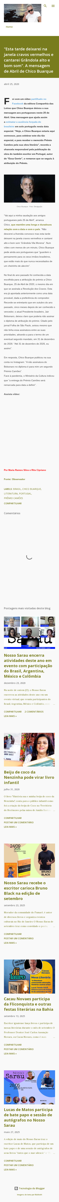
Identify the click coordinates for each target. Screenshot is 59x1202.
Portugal (25, 493)
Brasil (17, 488)
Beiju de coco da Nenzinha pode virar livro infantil (29, 777)
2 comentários (34, 711)
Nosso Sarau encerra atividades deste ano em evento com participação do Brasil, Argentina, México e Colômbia (28, 665)
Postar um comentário (19, 822)
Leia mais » (10, 716)
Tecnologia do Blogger (31, 1188)
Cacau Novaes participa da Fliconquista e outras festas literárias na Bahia (28, 1004)
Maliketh (38, 1195)
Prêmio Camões (13, 498)
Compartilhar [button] (13, 503)
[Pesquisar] (45, 6)
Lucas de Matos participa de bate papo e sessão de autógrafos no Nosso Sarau (28, 1117)
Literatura (11, 493)
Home (9, 26)
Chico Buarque (31, 488)
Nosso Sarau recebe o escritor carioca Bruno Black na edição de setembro (26, 890)
